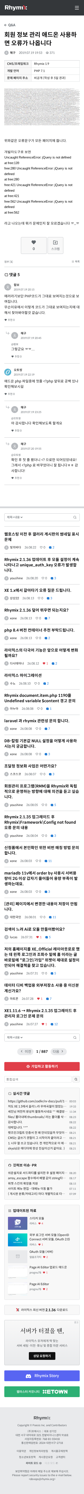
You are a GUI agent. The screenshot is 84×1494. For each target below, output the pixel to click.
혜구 (13, 53)
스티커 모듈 (37, 1218)
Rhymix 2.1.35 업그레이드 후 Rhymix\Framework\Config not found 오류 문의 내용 (40, 822)
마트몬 (14, 999)
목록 (77, 261)
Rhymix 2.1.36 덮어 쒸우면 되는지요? (36, 610)
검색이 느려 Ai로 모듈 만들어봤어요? (34, 929)
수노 (13, 683)
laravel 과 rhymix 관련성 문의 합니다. (36, 721)
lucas (13, 937)
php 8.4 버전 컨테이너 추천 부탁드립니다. (39, 630)
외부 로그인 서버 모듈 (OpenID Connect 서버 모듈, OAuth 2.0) (50, 1237)
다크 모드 (50, 1463)
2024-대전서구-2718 (51, 1442)
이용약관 (21, 1451)
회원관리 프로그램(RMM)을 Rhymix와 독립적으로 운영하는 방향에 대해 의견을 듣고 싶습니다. (41, 791)
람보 (16, 285)
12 (56, 1024)
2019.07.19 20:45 (31, 338)
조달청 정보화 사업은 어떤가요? (30, 766)
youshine (16, 578)
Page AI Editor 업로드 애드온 (48, 1267)
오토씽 (18, 370)
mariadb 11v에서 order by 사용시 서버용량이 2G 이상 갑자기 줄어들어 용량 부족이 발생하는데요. (41, 878)
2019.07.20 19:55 (31, 448)
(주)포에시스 (34, 1431)
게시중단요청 (46, 1457)
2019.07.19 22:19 (24, 374)
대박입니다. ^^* (18, 1127)
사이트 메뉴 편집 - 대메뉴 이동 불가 (30, 1189)
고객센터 (60, 1457)
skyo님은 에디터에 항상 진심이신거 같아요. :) (36, 1148)
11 (50, 861)
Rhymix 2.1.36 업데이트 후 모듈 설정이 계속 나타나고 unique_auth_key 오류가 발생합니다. (41, 565)
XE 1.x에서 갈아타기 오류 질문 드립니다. (37, 590)
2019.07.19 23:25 (31, 412)
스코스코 (15, 774)
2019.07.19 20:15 (24, 289)
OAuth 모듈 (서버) (41, 1252)
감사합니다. (15, 1122)
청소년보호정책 (27, 1457)
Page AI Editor (39, 1284)
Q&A (11, 25)
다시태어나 (17, 663)
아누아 (14, 709)
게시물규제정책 (59, 1451)
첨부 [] (8, 261)
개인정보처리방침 (38, 1451)
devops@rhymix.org (42, 1479)
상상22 (14, 598)
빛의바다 (15, 547)
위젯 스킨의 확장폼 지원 (23, 1183)
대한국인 (15, 917)
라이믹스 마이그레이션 (23, 675)
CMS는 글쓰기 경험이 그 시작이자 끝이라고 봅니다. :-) (41, 1138)
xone (13, 618)
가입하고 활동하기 (44, 1066)
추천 (11, 319)
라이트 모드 (32, 1463)
